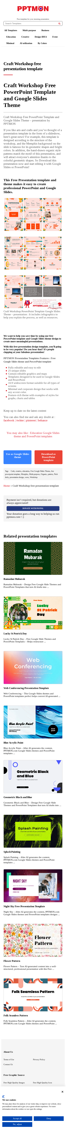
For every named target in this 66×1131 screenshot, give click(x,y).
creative (18, 471)
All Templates (10, 30)
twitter (20, 420)
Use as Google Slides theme (17, 456)
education (25, 471)
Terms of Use (9, 1059)
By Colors (42, 43)
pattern (50, 474)
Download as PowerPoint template (48, 457)
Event (55, 37)
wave (27, 477)
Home (7, 485)
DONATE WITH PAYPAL (33, 508)
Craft (12, 471)
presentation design (17, 477)
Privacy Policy (39, 1059)
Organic (44, 474)
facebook (9, 420)
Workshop (33, 477)
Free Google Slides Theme (40, 471)
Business (45, 30)
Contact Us (8, 1064)
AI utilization (26, 43)
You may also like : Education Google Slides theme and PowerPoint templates (33, 434)
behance (42, 420)
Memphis (24, 474)
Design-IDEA (41, 37)
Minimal (10, 43)
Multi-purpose (29, 30)
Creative (25, 37)
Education (11, 37)
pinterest (31, 420)
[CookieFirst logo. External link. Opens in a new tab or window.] (3, 1096)
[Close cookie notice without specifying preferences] (62, 1091)
